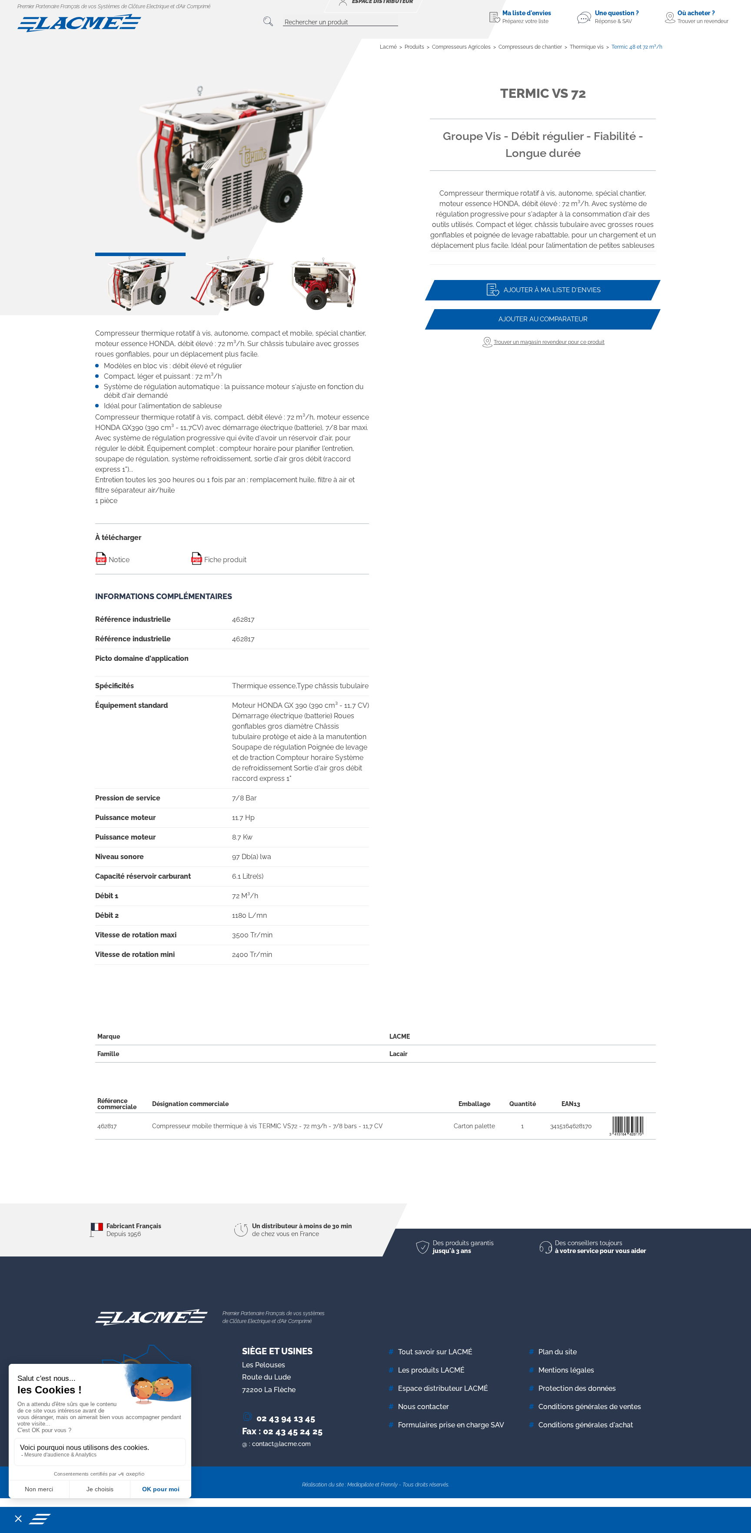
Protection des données (577, 1388)
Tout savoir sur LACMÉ (435, 1352)
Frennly (389, 1485)
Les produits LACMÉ (431, 1370)
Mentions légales (566, 1370)
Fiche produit (224, 560)
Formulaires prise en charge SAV (451, 1425)
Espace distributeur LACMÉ (443, 1388)
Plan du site (557, 1352)
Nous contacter (423, 1407)
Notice (118, 560)
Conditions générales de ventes (589, 1407)
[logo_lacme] (79, 22)
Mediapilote (360, 1485)
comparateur (543, 319)
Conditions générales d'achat (585, 1425)
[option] (232, 163)
